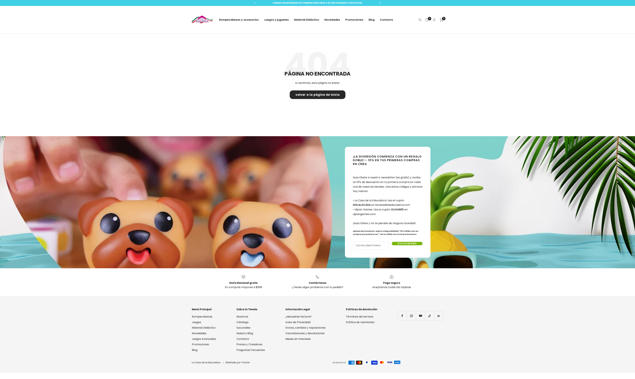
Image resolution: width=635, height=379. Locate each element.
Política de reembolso (360, 322)
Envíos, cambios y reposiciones (305, 328)
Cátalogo (242, 322)
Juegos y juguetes (276, 20)
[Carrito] (441, 19)
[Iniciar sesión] (434, 19)
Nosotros (242, 317)
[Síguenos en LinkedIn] (438, 315)
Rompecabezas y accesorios (239, 20)
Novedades (332, 20)
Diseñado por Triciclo (238, 362)
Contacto (386, 20)
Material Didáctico (306, 20)
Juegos (196, 322)
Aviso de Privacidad (297, 322)
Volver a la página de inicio (318, 95)
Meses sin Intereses (298, 339)
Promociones (354, 20)
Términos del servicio (359, 317)
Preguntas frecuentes (250, 350)
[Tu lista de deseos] (427, 19)
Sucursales (243, 328)
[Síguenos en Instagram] (411, 315)
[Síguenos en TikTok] (429, 315)
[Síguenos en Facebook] (402, 315)
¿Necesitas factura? (298, 317)
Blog (372, 20)
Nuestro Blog (244, 333)
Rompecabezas (202, 317)
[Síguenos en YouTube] (420, 315)
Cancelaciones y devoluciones (305, 333)
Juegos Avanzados (204, 339)
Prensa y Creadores (249, 344)
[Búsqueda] (420, 19)
